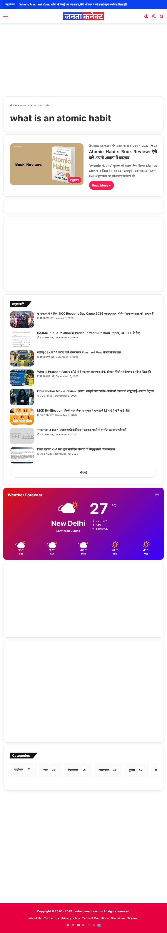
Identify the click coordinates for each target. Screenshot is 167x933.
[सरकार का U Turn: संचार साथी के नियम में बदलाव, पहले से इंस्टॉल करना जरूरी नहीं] (22, 436)
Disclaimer (118, 918)
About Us (35, 918)
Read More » (101, 185)
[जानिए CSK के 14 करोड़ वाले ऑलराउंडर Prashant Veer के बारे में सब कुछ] (22, 358)
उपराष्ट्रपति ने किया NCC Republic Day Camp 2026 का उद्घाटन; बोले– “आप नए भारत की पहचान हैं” (96, 313)
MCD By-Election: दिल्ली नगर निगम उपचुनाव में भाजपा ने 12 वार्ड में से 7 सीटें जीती (83, 410)
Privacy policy (70, 918)
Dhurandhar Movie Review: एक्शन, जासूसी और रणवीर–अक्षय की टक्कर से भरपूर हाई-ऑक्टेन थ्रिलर (95, 391)
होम (15, 105)
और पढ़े (83, 472)
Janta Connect (101, 145)
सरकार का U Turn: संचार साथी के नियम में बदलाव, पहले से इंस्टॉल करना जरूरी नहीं (81, 430)
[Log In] (146, 18)
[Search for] (161, 18)
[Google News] (99, 925)
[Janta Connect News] (83, 16)
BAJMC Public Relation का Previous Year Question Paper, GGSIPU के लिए (88, 333)
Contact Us (51, 918)
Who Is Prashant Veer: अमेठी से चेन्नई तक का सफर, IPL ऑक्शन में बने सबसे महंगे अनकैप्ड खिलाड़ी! (73, 4)
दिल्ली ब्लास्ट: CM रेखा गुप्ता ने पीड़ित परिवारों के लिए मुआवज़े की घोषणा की (76, 449)
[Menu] (5, 18)
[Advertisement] (83, 58)
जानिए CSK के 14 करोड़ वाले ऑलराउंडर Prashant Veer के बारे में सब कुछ (79, 352)
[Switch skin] (154, 18)
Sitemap (132, 918)
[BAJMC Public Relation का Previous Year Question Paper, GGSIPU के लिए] (22, 339)
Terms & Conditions (95, 918)
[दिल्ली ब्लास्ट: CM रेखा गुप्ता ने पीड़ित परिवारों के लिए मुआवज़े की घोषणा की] (22, 455)
